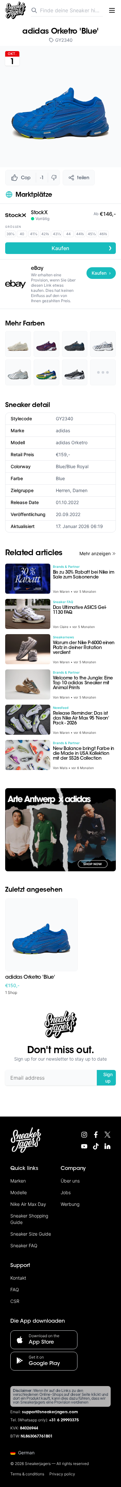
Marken (18, 1181)
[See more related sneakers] (103, 372)
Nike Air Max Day (28, 1204)
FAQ (14, 1289)
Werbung (70, 1204)
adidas (63, 430)
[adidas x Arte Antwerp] (60, 829)
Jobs (66, 1192)
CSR (14, 1301)
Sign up (108, 1078)
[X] (107, 1134)
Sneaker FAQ (23, 1245)
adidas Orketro (71, 442)
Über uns (70, 1181)
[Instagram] (84, 1134)
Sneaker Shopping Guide (29, 1219)
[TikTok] (96, 1146)
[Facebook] (96, 1134)
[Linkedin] (107, 1146)
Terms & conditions (27, 1473)
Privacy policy (62, 1473)
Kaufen (82, 247)
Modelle (18, 1192)
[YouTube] (84, 1146)
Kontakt (18, 1278)
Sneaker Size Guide (30, 1234)
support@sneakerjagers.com (50, 1412)
